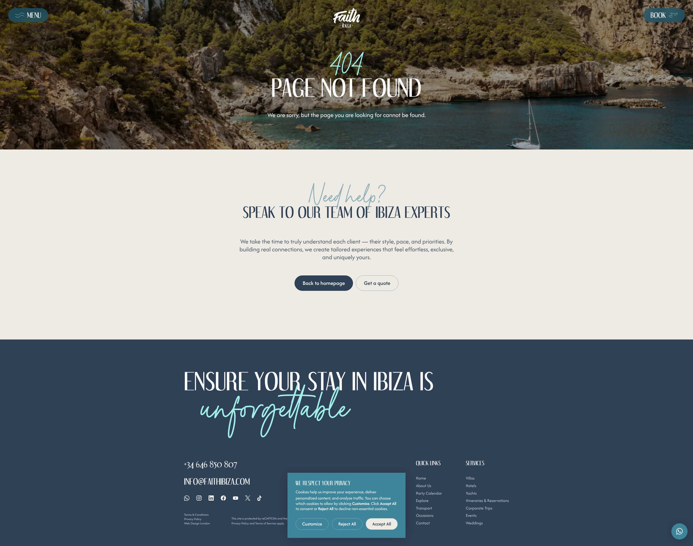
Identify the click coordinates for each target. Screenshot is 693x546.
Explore (422, 501)
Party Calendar (429, 493)
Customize (312, 524)
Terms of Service (265, 523)
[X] (247, 498)
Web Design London (197, 523)
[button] (679, 531)
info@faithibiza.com (217, 481)
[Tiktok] (259, 498)
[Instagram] (199, 498)
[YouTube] (235, 498)
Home (421, 478)
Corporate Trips (479, 508)
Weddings (474, 523)
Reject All (347, 524)
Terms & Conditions (196, 514)
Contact (423, 523)
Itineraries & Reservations (487, 501)
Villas (470, 478)
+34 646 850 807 (210, 464)
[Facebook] (223, 498)
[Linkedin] (211, 498)
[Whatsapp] (186, 498)
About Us (423, 486)
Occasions (425, 515)
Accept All (381, 524)
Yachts (471, 493)
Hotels (471, 486)
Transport (424, 508)
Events (471, 515)
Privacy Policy (192, 519)
